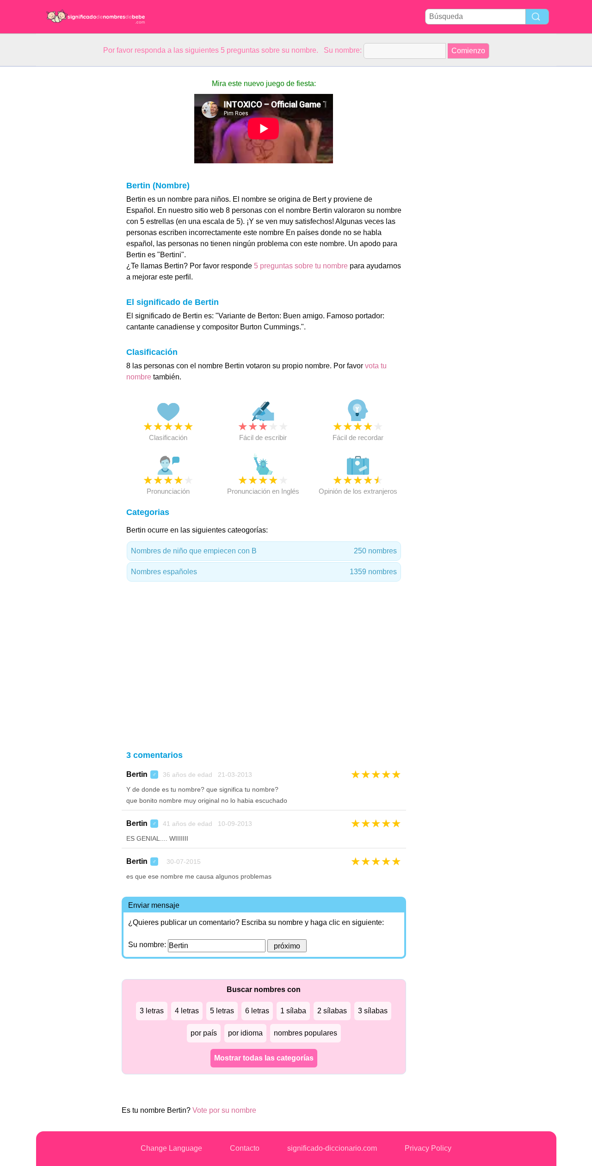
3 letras (152, 1011)
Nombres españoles (264, 572)
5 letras (222, 1011)
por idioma (245, 1033)
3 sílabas (373, 1011)
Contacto (244, 1148)
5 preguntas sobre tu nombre (302, 266)
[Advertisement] (73, 205)
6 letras (257, 1011)
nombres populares (305, 1033)
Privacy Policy (428, 1148)
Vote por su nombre (224, 1110)
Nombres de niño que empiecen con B (264, 551)
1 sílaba (293, 1011)
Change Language (171, 1148)
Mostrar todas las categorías (264, 1058)
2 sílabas (332, 1011)
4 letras (187, 1011)
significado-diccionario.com (332, 1148)
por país (204, 1033)
